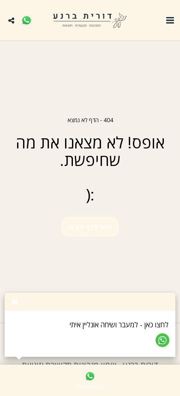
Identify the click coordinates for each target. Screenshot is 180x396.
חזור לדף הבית (90, 227)
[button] (170, 20)
